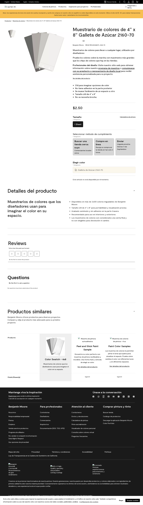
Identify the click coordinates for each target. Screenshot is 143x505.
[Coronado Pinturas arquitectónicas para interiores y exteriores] (103, 469)
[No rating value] (78, 40)
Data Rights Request (16, 438)
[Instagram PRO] (103, 397)
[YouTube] (108, 397)
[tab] (12, 33)
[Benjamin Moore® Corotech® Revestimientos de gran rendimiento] (18, 469)
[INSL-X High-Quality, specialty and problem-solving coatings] (60, 469)
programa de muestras (109, 68)
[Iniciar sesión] (128, 2)
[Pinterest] (113, 397)
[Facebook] (93, 397)
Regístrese (12, 396)
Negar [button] (121, 500)
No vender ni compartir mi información (22, 436)
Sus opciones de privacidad (18, 442)
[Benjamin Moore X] (118, 397)
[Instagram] (98, 397)
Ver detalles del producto (81, 78)
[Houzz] (123, 397)
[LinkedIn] (128, 397)
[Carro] (137, 2)
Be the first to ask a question (19, 283)
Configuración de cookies (88, 502)
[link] (133, 2)
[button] (31, 2)
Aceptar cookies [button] (132, 500)
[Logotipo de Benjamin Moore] (11, 7)
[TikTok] (134, 397)
